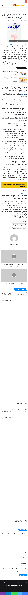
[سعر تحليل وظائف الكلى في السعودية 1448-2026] (21, 347)
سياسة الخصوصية (14, 585)
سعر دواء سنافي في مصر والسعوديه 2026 (10, 72)
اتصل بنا (8, 585)
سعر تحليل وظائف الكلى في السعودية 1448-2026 (21, 404)
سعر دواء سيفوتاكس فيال (19, 225)
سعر (22, 94)
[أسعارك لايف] (18, 5)
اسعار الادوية (11, 10)
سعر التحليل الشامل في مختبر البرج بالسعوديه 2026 (7, 418)
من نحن (20, 585)
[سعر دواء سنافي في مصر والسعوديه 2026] (23, 73)
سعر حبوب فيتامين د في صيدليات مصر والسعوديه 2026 (9, 78)
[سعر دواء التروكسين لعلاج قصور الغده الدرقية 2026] (7, 295)
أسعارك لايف (10, 45)
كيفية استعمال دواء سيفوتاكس (18, 228)
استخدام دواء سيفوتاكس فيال (18, 221)
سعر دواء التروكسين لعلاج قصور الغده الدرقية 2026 (7, 301)
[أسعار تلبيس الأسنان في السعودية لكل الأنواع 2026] (21, 464)
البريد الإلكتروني (23, 557)
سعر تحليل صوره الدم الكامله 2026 (17, 193)
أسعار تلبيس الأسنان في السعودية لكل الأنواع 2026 (21, 521)
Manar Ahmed (21, 20)
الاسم (25, 552)
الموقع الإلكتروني (23, 563)
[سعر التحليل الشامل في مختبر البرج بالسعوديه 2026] (7, 412)
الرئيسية (16, 10)
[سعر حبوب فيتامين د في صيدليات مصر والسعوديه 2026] (23, 80)
